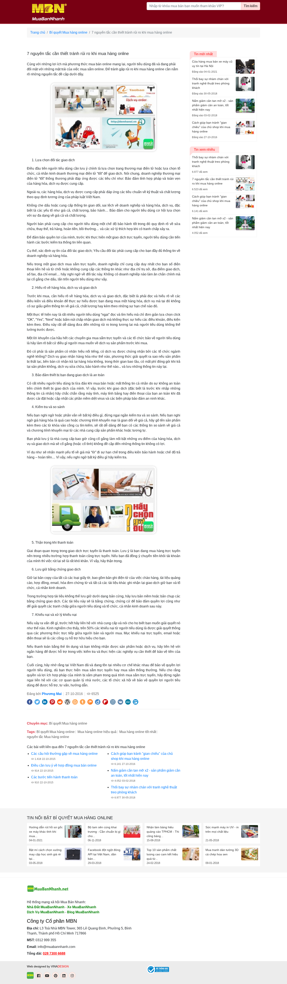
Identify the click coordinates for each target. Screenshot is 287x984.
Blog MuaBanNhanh (83, 912)
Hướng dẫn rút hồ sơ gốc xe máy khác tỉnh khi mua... (46, 832)
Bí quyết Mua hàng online (68, 32)
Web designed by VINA (48, 966)
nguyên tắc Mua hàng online (48, 737)
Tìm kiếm (250, 6)
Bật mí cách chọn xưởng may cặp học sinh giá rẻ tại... (45, 854)
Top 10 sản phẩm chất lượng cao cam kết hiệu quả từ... (162, 854)
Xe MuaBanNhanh (81, 907)
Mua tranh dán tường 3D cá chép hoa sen (221, 852)
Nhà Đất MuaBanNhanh (46, 907)
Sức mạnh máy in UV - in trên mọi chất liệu (222, 829)
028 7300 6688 (54, 953)
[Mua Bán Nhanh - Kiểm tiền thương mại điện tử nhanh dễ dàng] (48, 889)
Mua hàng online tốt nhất (137, 732)
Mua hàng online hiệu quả (97, 732)
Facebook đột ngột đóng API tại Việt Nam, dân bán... (104, 854)
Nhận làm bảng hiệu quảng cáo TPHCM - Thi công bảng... (163, 832)
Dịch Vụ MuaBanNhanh (45, 912)
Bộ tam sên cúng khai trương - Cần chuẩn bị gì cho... (104, 832)
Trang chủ (37, 32)
